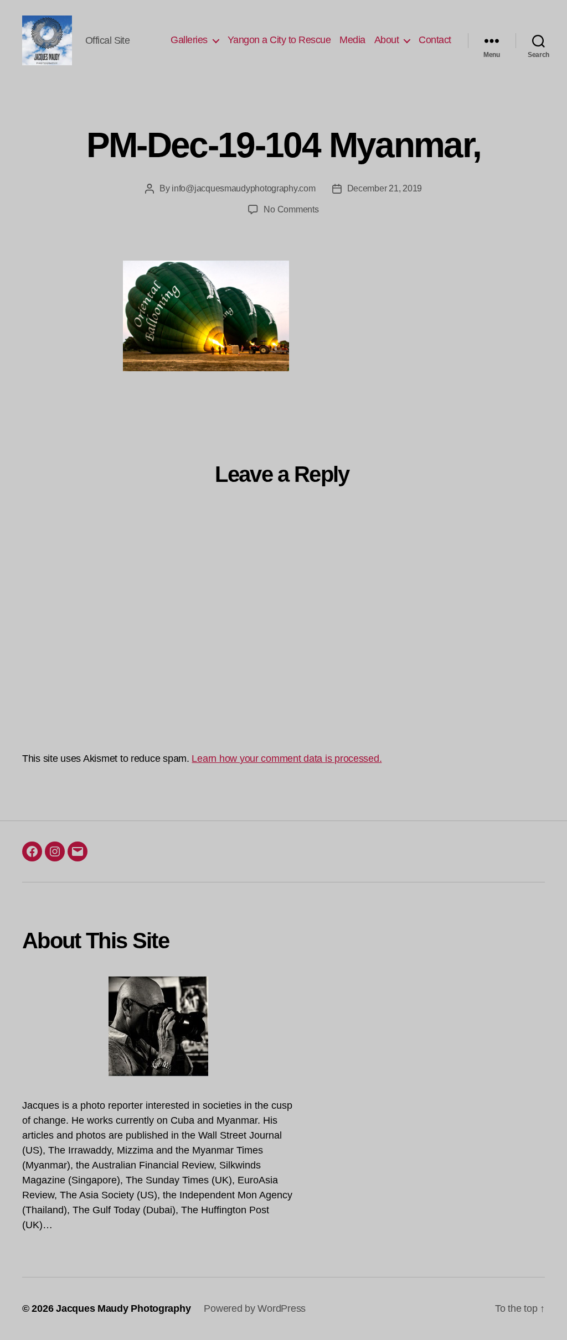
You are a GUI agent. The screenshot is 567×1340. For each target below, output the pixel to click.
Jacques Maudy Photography (123, 1308)
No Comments (291, 209)
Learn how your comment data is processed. (287, 758)
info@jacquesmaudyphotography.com (243, 188)
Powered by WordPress (255, 1308)
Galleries (189, 39)
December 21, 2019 (384, 188)
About (386, 39)
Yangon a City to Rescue (279, 39)
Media (352, 39)
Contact (435, 39)
